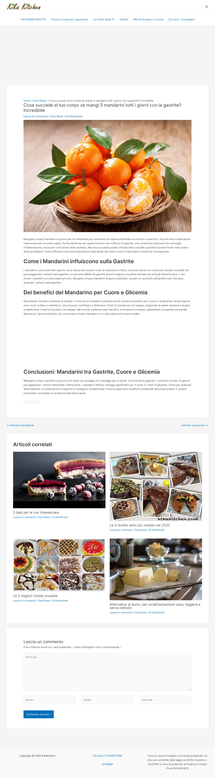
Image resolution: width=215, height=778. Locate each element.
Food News (56, 116)
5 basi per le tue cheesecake (36, 512)
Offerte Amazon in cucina (148, 19)
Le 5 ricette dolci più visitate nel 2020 (140, 525)
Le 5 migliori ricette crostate (35, 596)
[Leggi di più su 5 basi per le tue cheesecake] (59, 479)
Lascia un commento (36, 116)
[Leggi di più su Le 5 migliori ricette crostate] (59, 564)
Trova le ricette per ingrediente (69, 19)
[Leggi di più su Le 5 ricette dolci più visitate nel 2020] (156, 486)
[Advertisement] (107, 60)
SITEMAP (107, 764)
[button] (206, 7)
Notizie (124, 19)
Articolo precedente (20, 425)
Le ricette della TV (104, 19)
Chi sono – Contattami (181, 19)
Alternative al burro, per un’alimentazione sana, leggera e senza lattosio (155, 606)
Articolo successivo (195, 425)
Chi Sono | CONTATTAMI (107, 755)
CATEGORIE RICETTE (33, 19)
